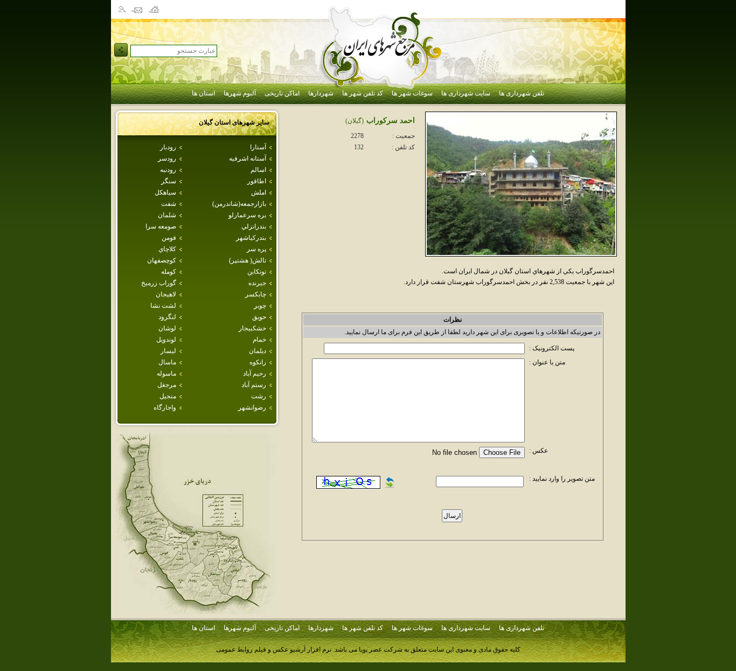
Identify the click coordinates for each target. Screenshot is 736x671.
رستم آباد (253, 385)
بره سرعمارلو (247, 215)
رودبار (168, 147)
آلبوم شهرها (240, 93)
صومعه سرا (160, 226)
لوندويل (166, 339)
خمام (259, 339)
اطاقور (256, 181)
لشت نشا (163, 305)
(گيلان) (354, 120)
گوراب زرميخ (158, 283)
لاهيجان (166, 294)
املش (258, 192)
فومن (169, 237)
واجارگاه (165, 407)
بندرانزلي (253, 226)
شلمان (167, 215)
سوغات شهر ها (412, 93)
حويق (259, 317)
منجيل (167, 396)
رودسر (167, 158)
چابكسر (255, 294)
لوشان (167, 328)
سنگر (168, 181)
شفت (168, 203)
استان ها (203, 93)
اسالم (258, 170)
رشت (258, 396)
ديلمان (257, 351)
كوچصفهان (161, 260)
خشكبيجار (252, 328)
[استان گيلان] (196, 610)
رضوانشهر (252, 407)
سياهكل (165, 192)
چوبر (260, 305)
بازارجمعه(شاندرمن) (239, 203)
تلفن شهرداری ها (521, 93)
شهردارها (321, 93)
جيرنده (257, 283)
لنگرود (167, 317)
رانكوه (257, 362)
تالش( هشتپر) (247, 260)
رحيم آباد (254, 373)
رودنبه (168, 170)
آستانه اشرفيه (247, 158)
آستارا (258, 147)
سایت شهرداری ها (465, 93)
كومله (168, 271)
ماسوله (166, 373)
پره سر (256, 249)
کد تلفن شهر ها (362, 93)
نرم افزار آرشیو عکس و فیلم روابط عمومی (273, 649)
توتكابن (256, 271)
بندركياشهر (251, 237)
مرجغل (166, 385)
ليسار (168, 351)
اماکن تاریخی (282, 93)
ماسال (167, 362)
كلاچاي (167, 249)
